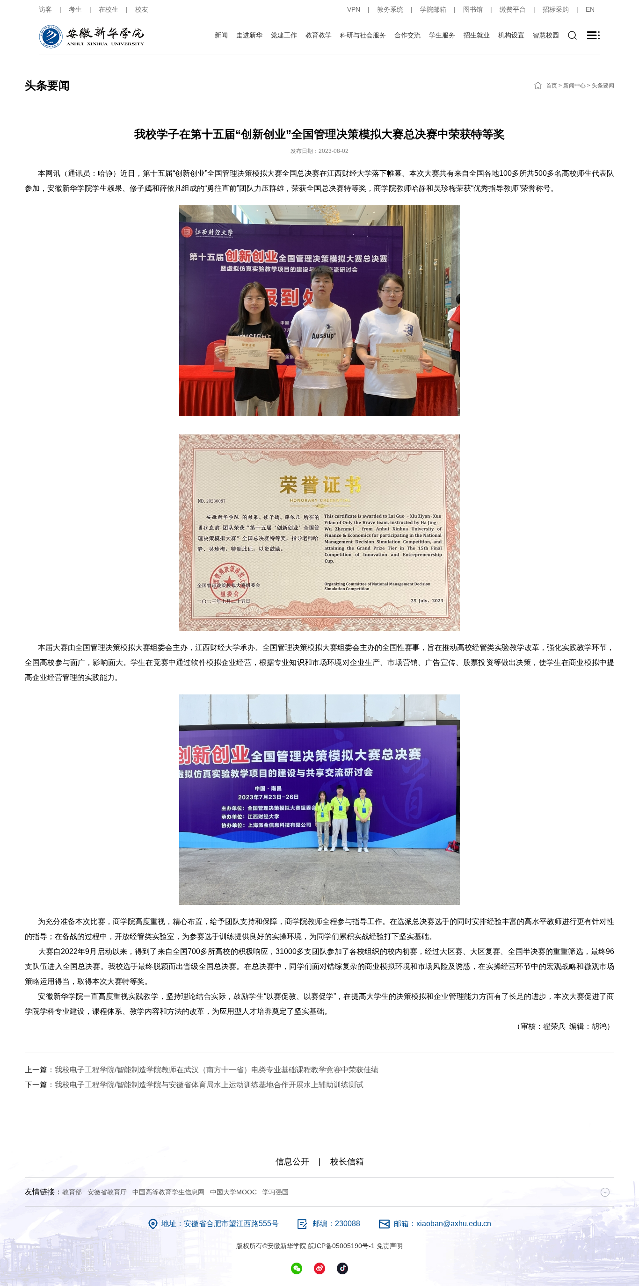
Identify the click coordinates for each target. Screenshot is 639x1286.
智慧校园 (546, 35)
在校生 (108, 9)
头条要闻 (603, 85)
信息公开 (292, 1161)
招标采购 (556, 9)
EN (590, 9)
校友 (141, 9)
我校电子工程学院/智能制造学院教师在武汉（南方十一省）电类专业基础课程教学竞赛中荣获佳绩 (216, 1070)
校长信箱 (347, 1161)
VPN (353, 9)
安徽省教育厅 (107, 1192)
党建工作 (284, 35)
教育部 (72, 1192)
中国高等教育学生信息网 (168, 1192)
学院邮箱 (433, 9)
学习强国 (275, 1192)
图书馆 (473, 9)
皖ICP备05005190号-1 (341, 1246)
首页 (551, 85)
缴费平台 (513, 9)
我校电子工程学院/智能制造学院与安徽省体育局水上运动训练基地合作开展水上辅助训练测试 (209, 1085)
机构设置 (511, 35)
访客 (45, 9)
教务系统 (390, 9)
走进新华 (249, 35)
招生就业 (477, 35)
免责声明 (390, 1246)
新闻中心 (574, 85)
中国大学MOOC (233, 1192)
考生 (75, 9)
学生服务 (442, 35)
